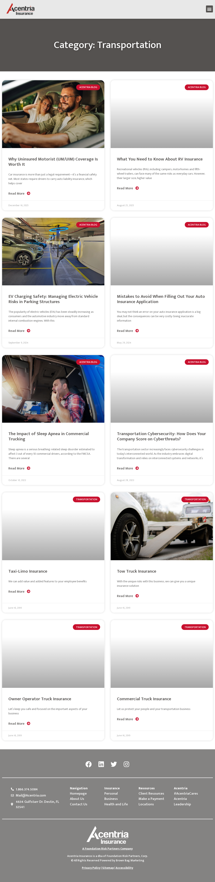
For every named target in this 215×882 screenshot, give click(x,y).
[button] (209, 8)
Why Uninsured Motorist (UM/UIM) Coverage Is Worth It (53, 161)
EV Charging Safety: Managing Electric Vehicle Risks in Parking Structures (53, 299)
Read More (16, 193)
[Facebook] (88, 764)
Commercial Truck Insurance (144, 699)
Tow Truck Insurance (136, 571)
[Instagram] (126, 764)
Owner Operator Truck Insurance (39, 699)
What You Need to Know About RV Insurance (160, 159)
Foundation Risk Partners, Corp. (127, 856)
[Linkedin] (101, 764)
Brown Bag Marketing (130, 860)
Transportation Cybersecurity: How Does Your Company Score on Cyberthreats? (161, 436)
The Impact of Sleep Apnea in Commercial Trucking (48, 436)
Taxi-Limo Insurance (27, 571)
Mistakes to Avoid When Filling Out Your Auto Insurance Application (161, 299)
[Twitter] (114, 764)
